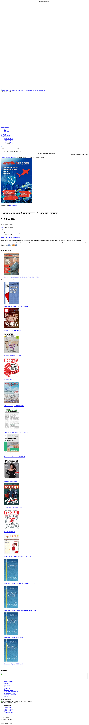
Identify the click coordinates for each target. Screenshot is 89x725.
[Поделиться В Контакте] (16, 245)
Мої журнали (5, 127)
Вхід (5, 130)
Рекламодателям (9, 687)
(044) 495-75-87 (5, 136)
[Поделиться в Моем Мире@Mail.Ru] (12, 245)
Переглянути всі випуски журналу (11, 237)
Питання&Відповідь (10, 694)
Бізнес (8, 157)
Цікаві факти (8, 685)
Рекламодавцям (8, 690)
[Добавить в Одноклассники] (14, 245)
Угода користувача (9, 693)
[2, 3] (1, 208)
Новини (6, 683)
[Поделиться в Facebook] (9, 245)
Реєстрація (7, 131)
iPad (10, 205)
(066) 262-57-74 (8, 139)
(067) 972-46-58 (8, 142)
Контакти (7, 696)
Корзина (3, 134)
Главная (3, 157)
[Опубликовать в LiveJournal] (10, 245)
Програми (7, 688)
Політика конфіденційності (12, 691)
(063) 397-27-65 (8, 140)
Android (14, 205)
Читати (3, 227)
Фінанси (13, 157)
